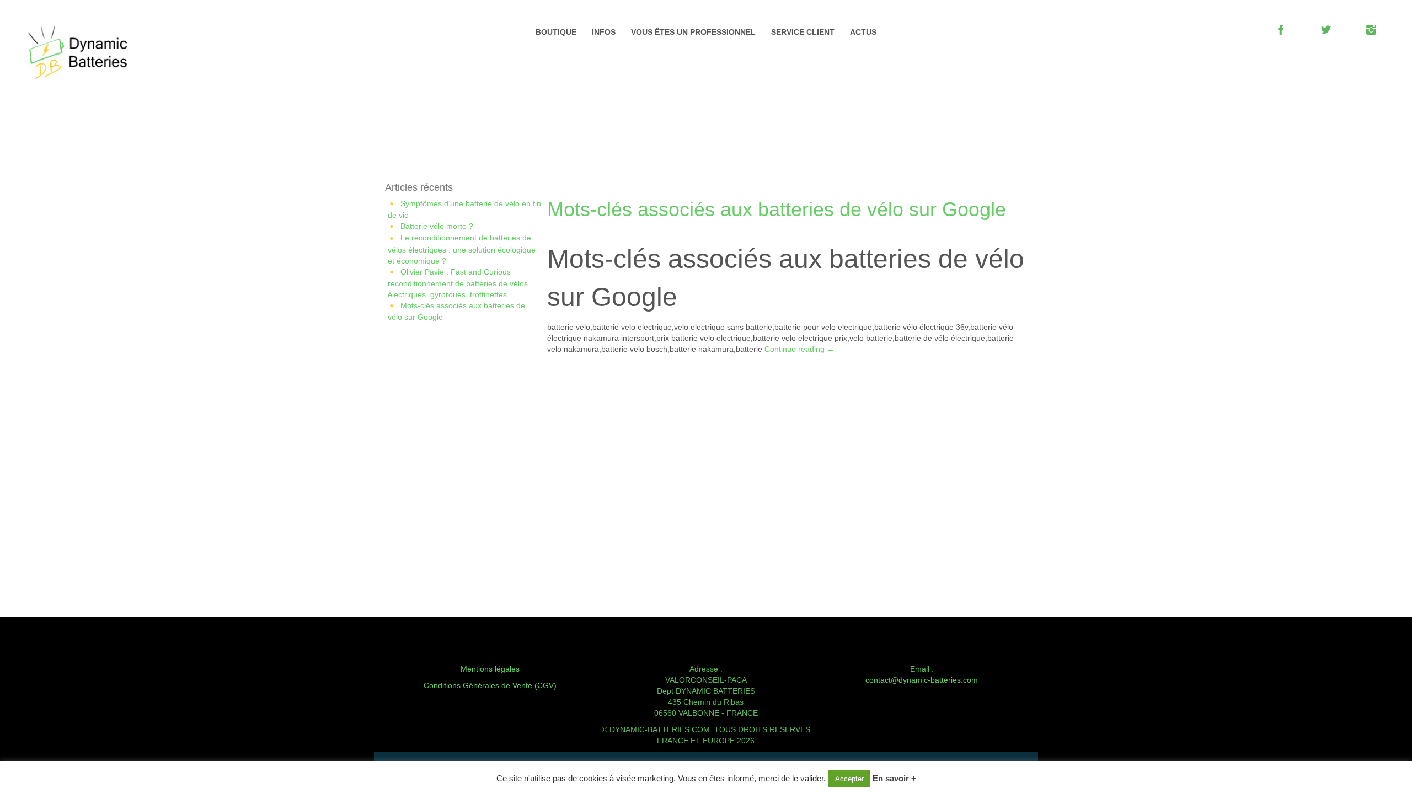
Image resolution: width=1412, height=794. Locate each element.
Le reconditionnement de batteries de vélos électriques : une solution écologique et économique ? (462, 249)
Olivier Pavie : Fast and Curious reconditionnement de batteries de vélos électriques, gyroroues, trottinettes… (458, 283)
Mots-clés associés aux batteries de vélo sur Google (776, 209)
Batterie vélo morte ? (436, 226)
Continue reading (799, 349)
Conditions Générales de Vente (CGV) (490, 685)
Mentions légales (490, 668)
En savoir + (894, 778)
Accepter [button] (849, 779)
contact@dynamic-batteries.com (921, 679)
